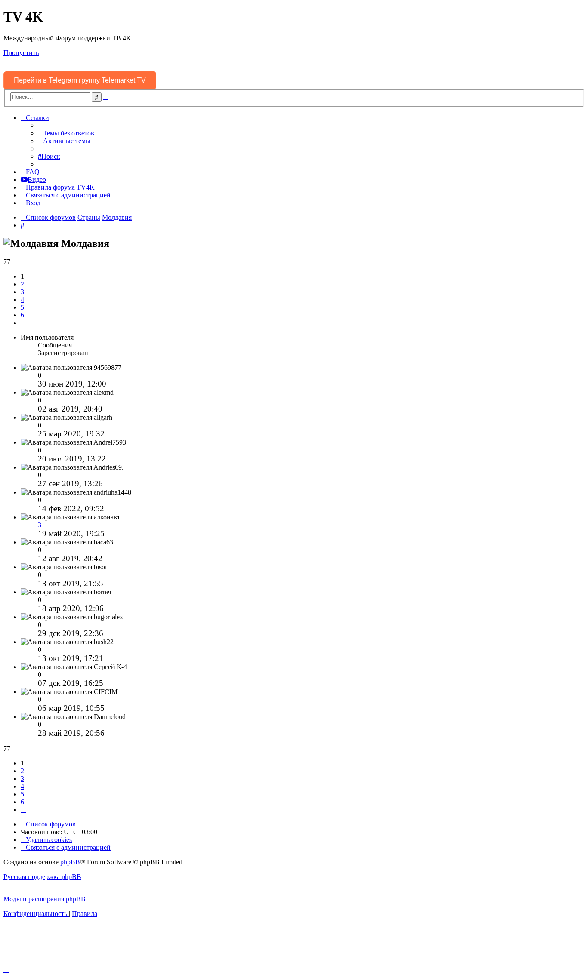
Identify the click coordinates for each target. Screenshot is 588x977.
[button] (23, 322)
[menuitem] (66, 133)
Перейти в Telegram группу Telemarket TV (80, 80)
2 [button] (22, 284)
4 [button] (22, 299)
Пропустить (21, 52)
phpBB (70, 862)
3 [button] (22, 291)
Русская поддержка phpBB (42, 876)
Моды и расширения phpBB (44, 899)
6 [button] (22, 315)
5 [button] (22, 307)
